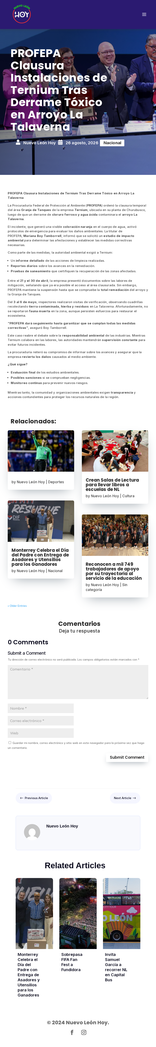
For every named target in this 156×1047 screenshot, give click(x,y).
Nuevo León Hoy (31, 482)
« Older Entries (17, 606)
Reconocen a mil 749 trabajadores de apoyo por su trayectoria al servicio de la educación (114, 571)
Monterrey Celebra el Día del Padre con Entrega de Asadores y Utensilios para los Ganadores (40, 557)
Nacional (55, 571)
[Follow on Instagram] (84, 1033)
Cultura (128, 496)
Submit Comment (127, 757)
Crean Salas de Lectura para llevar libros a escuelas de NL (112, 485)
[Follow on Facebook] (72, 1033)
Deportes (56, 482)
